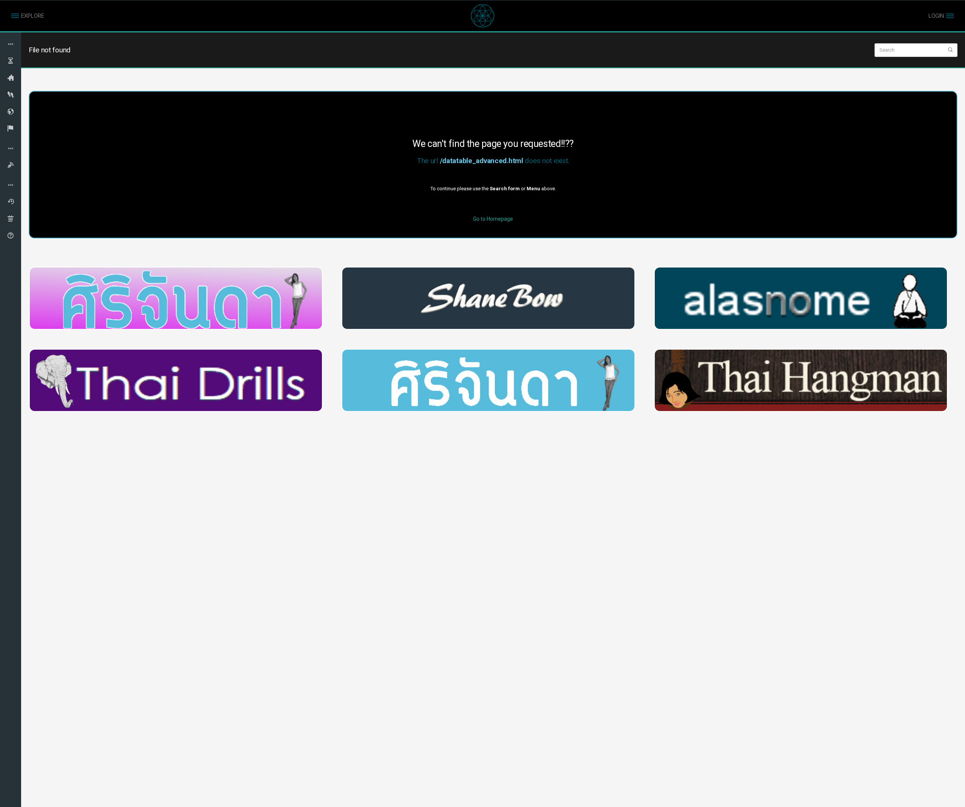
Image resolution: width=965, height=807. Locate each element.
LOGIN (936, 15)
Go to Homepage (493, 219)
